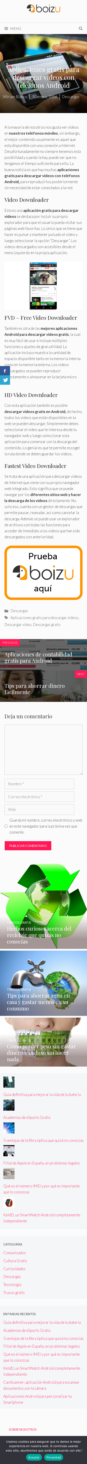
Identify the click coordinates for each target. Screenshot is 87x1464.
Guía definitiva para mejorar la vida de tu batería (42, 1094)
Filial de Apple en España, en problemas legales (41, 1163)
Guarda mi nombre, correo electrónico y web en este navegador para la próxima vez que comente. (45, 826)
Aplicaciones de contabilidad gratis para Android (38, 657)
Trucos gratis (14, 1292)
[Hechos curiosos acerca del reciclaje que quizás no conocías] (43, 946)
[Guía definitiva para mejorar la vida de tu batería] (8, 1084)
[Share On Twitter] (5, 380)
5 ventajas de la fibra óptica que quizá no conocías (43, 1140)
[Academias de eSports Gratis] (8, 1107)
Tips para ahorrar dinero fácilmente (34, 689)
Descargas (19, 610)
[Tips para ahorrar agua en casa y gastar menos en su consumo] (43, 1012)
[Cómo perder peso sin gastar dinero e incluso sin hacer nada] (43, 1063)
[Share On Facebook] (5, 370)
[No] (81, 1450)
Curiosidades (14, 1268)
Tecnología (12, 1284)
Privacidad (53, 1457)
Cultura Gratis (15, 1260)
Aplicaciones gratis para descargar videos (44, 617)
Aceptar (34, 1457)
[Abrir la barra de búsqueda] (81, 28)
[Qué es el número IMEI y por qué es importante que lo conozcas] (8, 1176)
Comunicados (14, 1252)
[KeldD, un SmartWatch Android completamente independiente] (8, 1205)
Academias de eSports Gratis (26, 1117)
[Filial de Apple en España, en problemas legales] (8, 1153)
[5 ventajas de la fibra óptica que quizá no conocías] (8, 1130)
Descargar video (17, 624)
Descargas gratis (47, 624)
